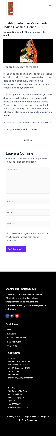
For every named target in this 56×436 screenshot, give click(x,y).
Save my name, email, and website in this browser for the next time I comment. (27, 237)
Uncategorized (33, 32)
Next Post (28, 140)
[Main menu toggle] (50, 5)
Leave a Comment (13, 32)
